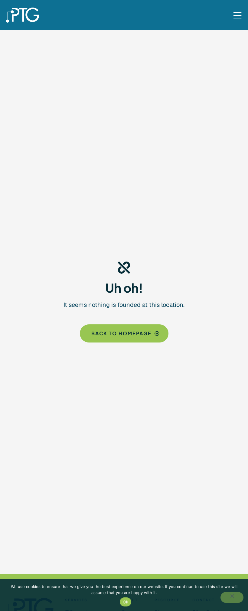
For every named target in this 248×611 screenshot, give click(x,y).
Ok (125, 602)
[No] (231, 597)
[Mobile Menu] (237, 15)
